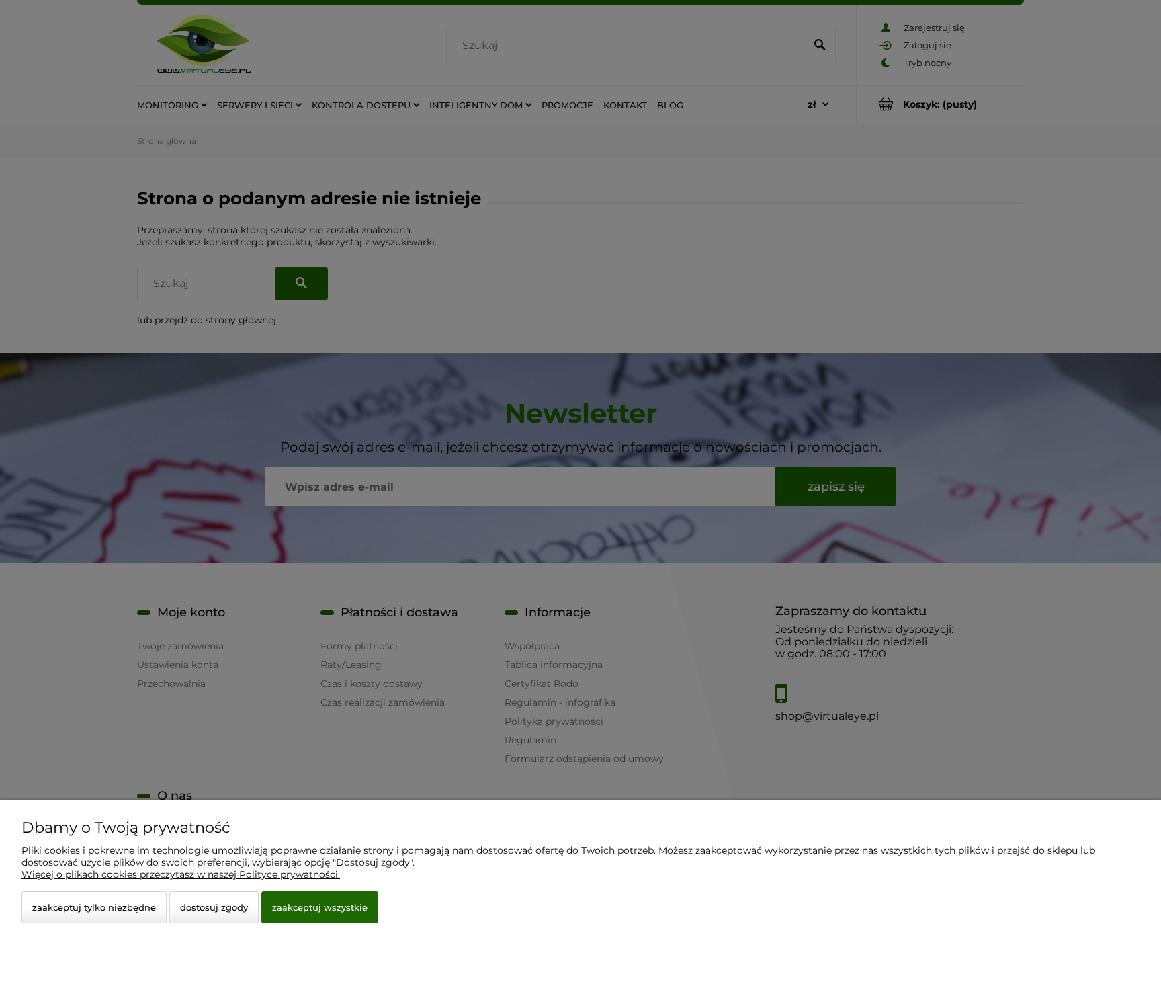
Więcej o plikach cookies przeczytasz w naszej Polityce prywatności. (181, 874)
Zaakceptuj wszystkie (320, 907)
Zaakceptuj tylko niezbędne (94, 907)
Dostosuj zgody (214, 907)
